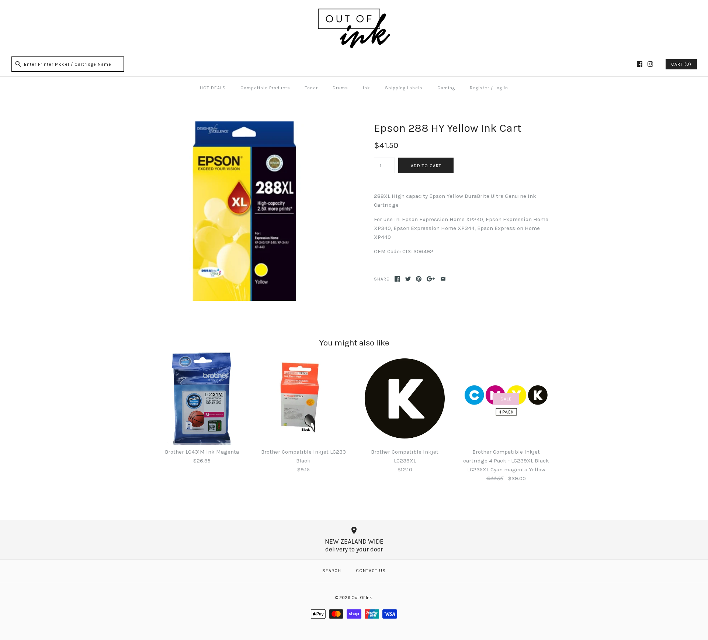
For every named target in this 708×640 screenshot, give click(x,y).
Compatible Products (265, 87)
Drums (340, 87)
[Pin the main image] (418, 279)
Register (479, 87)
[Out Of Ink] (354, 11)
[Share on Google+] (431, 279)
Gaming (446, 87)
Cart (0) (681, 64)
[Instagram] (650, 64)
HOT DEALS (213, 87)
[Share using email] (443, 279)
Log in (501, 87)
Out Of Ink (361, 597)
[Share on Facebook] (397, 279)
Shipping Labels (404, 87)
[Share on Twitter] (408, 279)
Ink (366, 87)
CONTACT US (371, 570)
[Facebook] (639, 64)
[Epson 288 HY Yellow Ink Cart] (244, 126)
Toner (311, 87)
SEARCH (331, 570)
